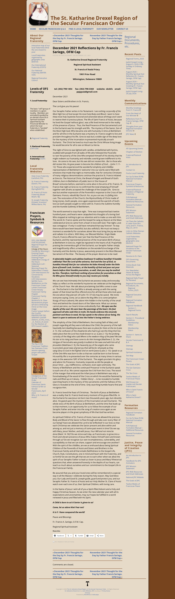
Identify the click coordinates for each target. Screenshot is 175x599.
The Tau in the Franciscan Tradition (40, 345)
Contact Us (130, 170)
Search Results (132, 314)
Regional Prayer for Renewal (39, 245)
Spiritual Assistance (134, 352)
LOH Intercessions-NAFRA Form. (39, 280)
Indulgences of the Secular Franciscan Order (39, 378)
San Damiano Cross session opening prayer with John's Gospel (40, 351)
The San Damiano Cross (133, 369)
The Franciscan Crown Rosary (135, 360)
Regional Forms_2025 (135, 58)
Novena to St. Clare (39, 300)
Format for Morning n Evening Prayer (40, 252)
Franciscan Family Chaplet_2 (39, 297)
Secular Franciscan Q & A (134, 341)
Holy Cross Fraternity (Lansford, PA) (40, 177)
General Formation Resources (134, 206)
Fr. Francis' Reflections (64, 542)
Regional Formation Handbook (134, 301)
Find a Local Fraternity (135, 173)
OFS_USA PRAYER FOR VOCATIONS (39, 241)
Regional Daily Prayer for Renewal (135, 279)
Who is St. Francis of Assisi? (40, 396)
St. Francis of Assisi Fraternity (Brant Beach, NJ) (39, 194)
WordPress (87, 594)
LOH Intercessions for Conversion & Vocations (40, 274)
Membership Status (133, 323)
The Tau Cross (131, 373)
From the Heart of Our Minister (133, 114)
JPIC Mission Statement (131, 211)
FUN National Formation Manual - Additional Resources (134, 199)
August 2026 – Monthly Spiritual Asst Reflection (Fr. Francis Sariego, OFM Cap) (135, 75)
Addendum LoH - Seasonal (39, 265)
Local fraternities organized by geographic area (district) (38, 58)
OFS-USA (34, 148)
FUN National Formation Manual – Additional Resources (134, 427)
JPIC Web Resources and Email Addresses (134, 217)
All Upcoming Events (134, 148)
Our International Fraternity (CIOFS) (39, 66)
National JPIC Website (135, 477)
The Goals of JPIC (133, 364)
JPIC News (130, 134)
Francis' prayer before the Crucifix (40, 312)
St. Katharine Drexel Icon (72, 591)
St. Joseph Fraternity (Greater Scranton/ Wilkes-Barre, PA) (40, 202)
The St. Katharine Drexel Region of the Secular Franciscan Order (94, 20)
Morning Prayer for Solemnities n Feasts (40, 269)
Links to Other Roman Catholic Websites (135, 232)
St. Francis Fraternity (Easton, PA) (40, 182)
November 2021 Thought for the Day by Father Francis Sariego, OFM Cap (106, 38)
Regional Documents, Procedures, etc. (132, 41)
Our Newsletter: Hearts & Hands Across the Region (133, 272)
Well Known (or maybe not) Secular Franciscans (134, 384)
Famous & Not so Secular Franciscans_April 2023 (39, 389)
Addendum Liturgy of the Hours (40, 260)
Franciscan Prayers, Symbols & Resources (135, 185)
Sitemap (129, 345)
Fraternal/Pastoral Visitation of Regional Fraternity (134, 191)
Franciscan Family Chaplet (39, 293)
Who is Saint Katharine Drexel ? (133, 396)
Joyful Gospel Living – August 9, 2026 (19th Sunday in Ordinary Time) (135, 65)
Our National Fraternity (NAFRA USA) (39, 72)
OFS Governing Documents (132, 260)
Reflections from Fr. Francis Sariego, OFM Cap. (134, 121)
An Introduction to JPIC (133, 165)
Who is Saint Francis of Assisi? (134, 390)
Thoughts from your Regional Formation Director (134, 128)
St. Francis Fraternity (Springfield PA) (40, 188)
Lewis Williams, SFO (88, 591)
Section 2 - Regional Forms (134, 309)
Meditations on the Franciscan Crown (39, 284)
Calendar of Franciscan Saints (39, 383)
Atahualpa (95, 594)
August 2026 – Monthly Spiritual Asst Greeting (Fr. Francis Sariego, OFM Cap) (135, 84)
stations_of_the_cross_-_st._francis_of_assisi (41, 320)
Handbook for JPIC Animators (133, 462)
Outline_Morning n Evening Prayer (39, 256)
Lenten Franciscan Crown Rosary (39, 288)
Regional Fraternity (40, 138)
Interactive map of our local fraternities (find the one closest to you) (41, 48)
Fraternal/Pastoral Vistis (133, 156)
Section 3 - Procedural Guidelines (135, 319)
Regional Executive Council (39, 79)
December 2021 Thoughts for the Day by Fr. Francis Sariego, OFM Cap (68, 38)
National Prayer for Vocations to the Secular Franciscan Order (134, 249)
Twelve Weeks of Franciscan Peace (133, 377)
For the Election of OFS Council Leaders (40, 325)
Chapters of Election (134, 152)
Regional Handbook (134, 305)
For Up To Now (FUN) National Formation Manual (134, 178)
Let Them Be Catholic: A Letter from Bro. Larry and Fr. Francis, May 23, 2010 (135, 224)
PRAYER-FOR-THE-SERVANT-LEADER (39, 316)
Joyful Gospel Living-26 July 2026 (134, 92)
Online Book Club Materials (133, 266)
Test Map (129, 355)
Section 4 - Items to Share (134, 335)
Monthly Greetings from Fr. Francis (133, 109)
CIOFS (42, 158)
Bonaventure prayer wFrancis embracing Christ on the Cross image (40, 305)
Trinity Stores (106, 591)
